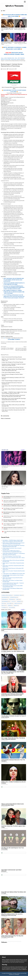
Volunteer (11, 607)
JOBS (16, 58)
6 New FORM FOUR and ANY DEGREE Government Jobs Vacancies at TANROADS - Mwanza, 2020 (14, 505)
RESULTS (3, 605)
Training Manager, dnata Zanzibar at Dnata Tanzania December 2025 (13, 576)
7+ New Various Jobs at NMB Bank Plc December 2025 (14, 573)
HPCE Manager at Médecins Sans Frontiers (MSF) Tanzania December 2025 (13, 586)
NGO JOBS (9, 603)
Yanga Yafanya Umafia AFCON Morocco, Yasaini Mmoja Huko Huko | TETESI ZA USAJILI (14, 554)
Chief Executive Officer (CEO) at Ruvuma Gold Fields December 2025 (13, 561)
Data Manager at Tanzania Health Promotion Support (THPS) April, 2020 (13, 509)
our (4, 337)
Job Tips (13, 601)
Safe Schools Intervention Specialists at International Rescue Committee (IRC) (20, 349)
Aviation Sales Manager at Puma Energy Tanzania (12, 362)
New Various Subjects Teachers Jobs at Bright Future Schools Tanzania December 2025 (13, 370)
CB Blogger (17, 974)
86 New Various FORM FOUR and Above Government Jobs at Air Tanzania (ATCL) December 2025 (13, 396)
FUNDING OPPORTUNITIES (6, 595)
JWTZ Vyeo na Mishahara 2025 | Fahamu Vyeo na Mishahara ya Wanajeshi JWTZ (14, 501)
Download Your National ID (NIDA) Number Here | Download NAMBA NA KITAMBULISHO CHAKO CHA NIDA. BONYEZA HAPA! (14, 287)
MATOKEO (19, 601)
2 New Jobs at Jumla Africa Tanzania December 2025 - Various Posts (13, 566)
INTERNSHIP (4, 599)
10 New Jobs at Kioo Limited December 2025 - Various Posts (14, 558)
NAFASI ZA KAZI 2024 (5, 59)
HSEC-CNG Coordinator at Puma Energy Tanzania (12, 367)
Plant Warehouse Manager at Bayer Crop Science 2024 (14, 532)
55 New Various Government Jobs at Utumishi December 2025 (12, 549)
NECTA (3, 603)
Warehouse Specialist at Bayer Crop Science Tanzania (13, 528)
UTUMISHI (3, 607)
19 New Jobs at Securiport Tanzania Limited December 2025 (14, 571)
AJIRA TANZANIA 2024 (9, 58)
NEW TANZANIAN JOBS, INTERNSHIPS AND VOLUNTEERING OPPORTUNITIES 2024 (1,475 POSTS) (14, 280)
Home (2, 58)
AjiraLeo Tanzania (12, 973)
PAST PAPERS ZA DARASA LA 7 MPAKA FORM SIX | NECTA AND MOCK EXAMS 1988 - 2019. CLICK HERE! (14, 292)
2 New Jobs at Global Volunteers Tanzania (11, 372)
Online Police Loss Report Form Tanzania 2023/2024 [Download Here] (15, 516)
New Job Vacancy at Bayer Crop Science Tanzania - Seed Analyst (14, 513)
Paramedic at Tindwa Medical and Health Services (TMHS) (7, 349)
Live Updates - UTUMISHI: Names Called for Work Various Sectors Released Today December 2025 (14, 393)
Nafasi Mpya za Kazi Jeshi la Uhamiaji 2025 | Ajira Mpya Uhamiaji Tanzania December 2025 (14, 399)
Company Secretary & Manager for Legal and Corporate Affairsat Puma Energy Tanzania (14, 365)
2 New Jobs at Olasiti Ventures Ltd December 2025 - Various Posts (13, 569)
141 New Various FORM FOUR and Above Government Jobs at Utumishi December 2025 (12, 551)
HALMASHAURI (4, 597)
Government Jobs (17, 595)
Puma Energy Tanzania (15, 59)
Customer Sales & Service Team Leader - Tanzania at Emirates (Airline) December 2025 (13, 583)
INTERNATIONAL (13, 597)
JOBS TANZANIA (21, 58)
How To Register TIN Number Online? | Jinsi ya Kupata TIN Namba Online (13, 524)
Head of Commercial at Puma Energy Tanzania (12, 357)
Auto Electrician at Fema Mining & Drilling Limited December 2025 (12, 589)
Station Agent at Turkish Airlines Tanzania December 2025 (14, 408)
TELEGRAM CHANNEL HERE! (15, 54)
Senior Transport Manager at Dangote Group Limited (13, 380)
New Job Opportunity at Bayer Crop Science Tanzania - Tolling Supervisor (13, 520)
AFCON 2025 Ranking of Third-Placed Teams (12, 556)
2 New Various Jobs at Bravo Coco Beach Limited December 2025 (12, 581)
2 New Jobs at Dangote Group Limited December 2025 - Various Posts (13, 578)
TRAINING (15, 605)
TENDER (9, 605)
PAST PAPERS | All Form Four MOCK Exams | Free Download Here (14, 497)
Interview (11, 599)
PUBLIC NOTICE (17, 603)
